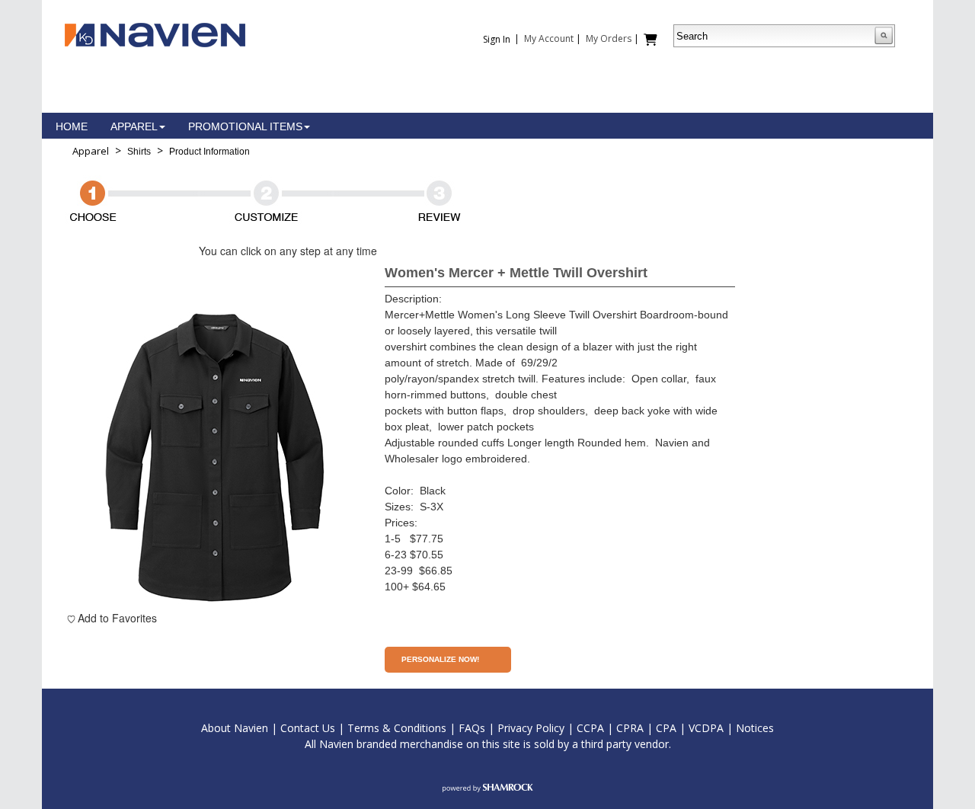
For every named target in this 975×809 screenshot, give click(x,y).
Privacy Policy (530, 728)
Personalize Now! (440, 659)
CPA (666, 728)
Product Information (209, 151)
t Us (325, 728)
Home (72, 126)
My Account (549, 38)
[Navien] (155, 33)
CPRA (630, 728)
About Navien (234, 728)
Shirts (139, 151)
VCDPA (706, 728)
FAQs (472, 728)
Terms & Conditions (396, 728)
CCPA (590, 728)
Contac (297, 728)
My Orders (608, 38)
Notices (755, 728)
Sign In (496, 39)
